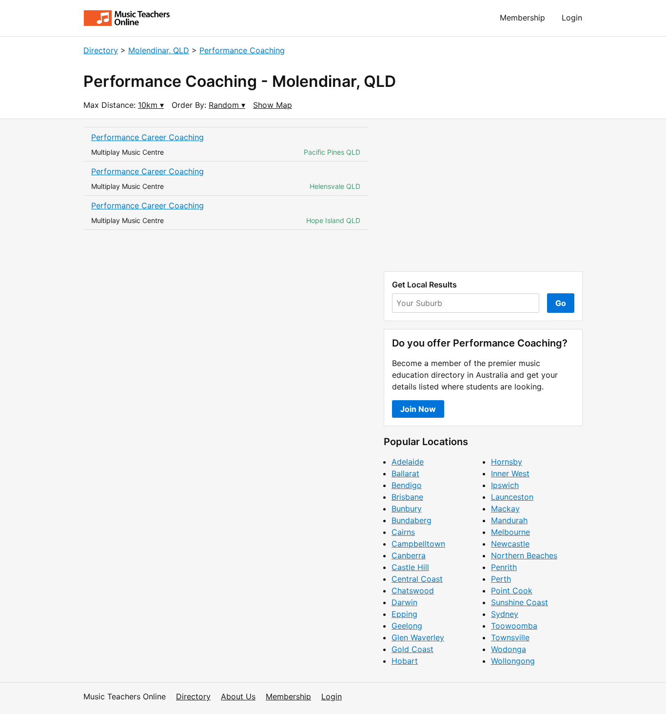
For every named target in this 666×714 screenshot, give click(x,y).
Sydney (504, 614)
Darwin (404, 602)
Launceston (512, 497)
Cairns (403, 532)
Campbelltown (418, 544)
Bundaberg (411, 520)
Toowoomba (514, 626)
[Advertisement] (483, 195)
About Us (238, 696)
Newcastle (510, 544)
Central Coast (417, 579)
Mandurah (509, 520)
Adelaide (408, 462)
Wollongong (513, 661)
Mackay (505, 508)
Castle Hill (410, 567)
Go (560, 303)
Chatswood (413, 590)
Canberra (409, 555)
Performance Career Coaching (147, 137)
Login (572, 17)
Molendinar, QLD (158, 50)
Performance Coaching (242, 50)
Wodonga (508, 649)
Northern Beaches (524, 555)
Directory (100, 50)
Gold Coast (412, 649)
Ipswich (505, 485)
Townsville (510, 637)
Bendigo (407, 485)
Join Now (418, 409)
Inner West (510, 473)
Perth (501, 579)
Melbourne (510, 532)
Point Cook (511, 590)
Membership (522, 17)
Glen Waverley (418, 637)
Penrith (504, 567)
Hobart (405, 661)
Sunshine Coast (519, 602)
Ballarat (405, 473)
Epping (404, 614)
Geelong (407, 626)
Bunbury (407, 508)
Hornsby (506, 462)
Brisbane (407, 497)
